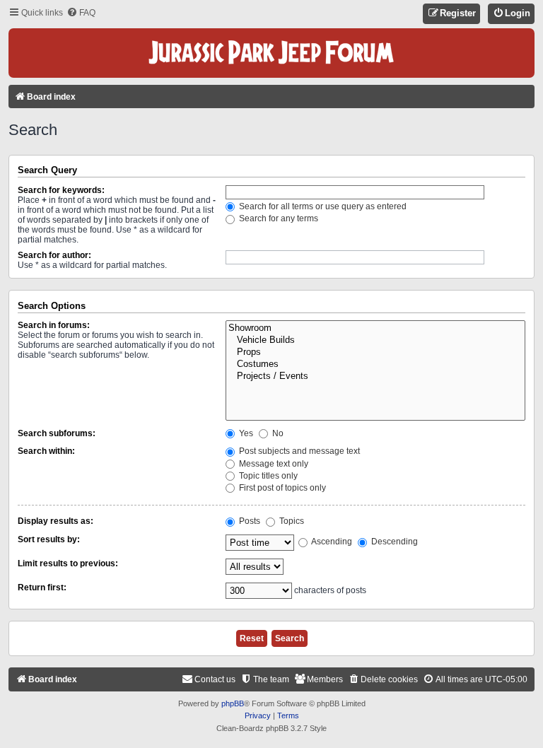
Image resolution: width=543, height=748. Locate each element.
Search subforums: (56, 433)
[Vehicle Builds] (375, 340)
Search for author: (54, 255)
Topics (290, 521)
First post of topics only (281, 488)
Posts (248, 521)
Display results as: (55, 521)
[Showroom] (375, 328)
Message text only (272, 464)
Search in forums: (54, 325)
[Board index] (271, 53)
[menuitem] (80, 13)
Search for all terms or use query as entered (322, 206)
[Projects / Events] (375, 376)
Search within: (46, 451)
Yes (245, 433)
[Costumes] (375, 364)
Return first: (42, 587)
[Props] (375, 352)
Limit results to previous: (68, 563)
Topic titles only (267, 476)
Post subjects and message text (298, 451)
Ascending (331, 542)
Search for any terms (277, 218)
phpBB (232, 703)
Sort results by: (49, 539)
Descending (393, 542)
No (277, 433)
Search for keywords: (61, 190)
